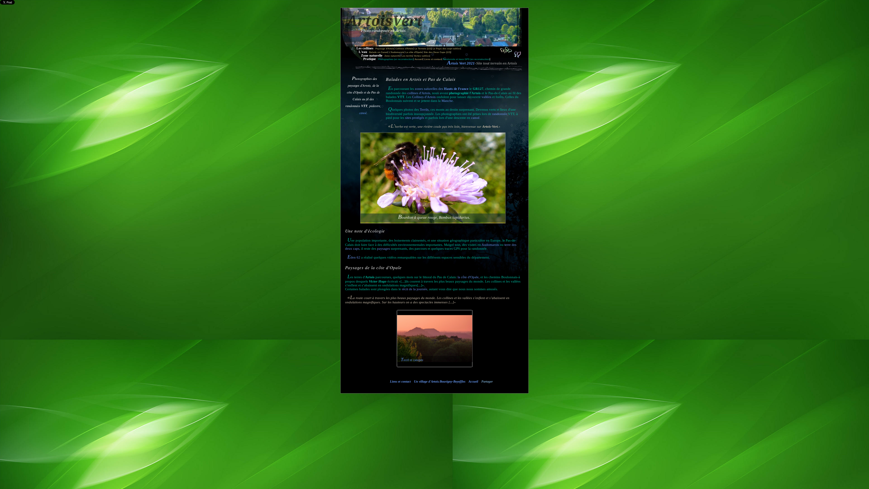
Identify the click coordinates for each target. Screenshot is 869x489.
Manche (447, 101)
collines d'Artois (418, 93)
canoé (475, 118)
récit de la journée (414, 289)
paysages (383, 248)
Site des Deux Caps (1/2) (437, 52)
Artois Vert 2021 (461, 63)
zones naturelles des (441, 89)
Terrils (424, 109)
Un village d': (439, 381)
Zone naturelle (392, 56)
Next (470, 341)
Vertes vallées (422, 56)
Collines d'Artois (404, 48)
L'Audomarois (396, 52)
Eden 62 (353, 257)
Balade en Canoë (378, 52)
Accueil (419, 59)
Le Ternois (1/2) (423, 48)
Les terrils (407, 56)
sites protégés (415, 118)
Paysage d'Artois (384, 48)
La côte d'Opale (414, 52)
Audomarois (490, 245)
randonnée (499, 114)
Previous (400, 341)
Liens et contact (433, 59)
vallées (486, 97)
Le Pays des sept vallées (447, 48)
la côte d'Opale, (469, 277)
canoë (363, 113)
